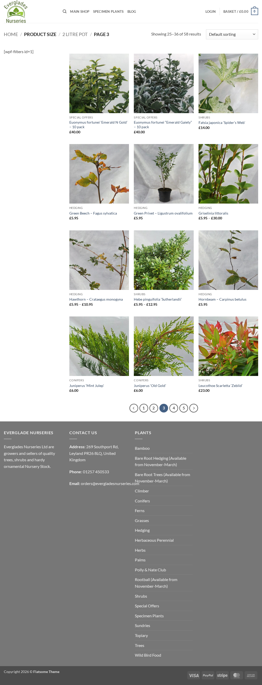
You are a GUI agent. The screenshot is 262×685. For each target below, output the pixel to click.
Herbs (140, 550)
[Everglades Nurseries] (29, 11)
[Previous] (133, 408)
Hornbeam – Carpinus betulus (222, 299)
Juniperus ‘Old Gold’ (150, 385)
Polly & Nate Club (150, 569)
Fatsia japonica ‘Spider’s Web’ (222, 122)
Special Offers (147, 605)
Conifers (142, 500)
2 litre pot (75, 34)
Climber (142, 490)
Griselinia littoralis (213, 213)
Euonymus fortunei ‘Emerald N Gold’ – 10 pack (98, 124)
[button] (210, 11)
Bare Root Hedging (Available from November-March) (160, 461)
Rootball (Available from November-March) (156, 582)
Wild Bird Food (148, 655)
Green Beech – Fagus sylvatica (93, 213)
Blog (131, 11)
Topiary (141, 635)
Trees (139, 645)
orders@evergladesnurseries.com (110, 483)
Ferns (140, 510)
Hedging (142, 530)
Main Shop (79, 11)
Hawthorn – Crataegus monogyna (96, 299)
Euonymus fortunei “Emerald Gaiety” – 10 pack (163, 124)
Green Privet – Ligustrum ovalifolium (163, 213)
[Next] (193, 408)
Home (11, 34)
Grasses (142, 520)
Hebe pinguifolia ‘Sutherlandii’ (158, 299)
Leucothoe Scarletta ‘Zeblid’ (221, 385)
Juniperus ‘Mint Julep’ (86, 385)
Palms (140, 559)
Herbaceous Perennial (154, 540)
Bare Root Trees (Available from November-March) (162, 477)
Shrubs (141, 596)
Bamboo (142, 448)
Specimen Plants (108, 11)
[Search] (65, 11)
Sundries (142, 625)
